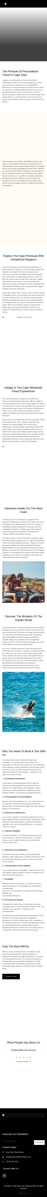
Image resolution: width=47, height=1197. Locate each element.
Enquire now (11, 976)
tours (17, 176)
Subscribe (39, 1142)
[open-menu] (43, 3)
